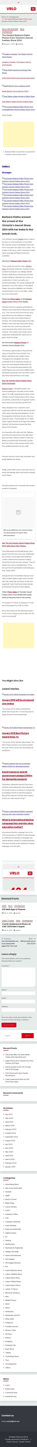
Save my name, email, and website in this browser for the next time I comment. (17, 1018)
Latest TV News (8, 920)
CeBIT (7, 1210)
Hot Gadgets (10, 1259)
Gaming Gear (10, 1244)
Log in (7, 1385)
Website (5, 1006)
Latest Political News (13, 1281)
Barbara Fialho (16, 261)
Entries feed (9, 1389)
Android (8, 1192)
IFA (6, 1267)
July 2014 (8, 1144)
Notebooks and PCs (12, 1315)
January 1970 (10, 1167)
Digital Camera (10, 1233)
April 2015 (9, 1122)
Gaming (8, 1240)
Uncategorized (7, 32)
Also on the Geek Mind (10, 29)
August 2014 (10, 1141)
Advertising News (12, 1184)
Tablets (8, 1353)
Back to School (10, 1199)
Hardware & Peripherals (14, 1248)
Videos (7, 1368)
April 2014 (9, 1155)
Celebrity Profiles (11, 1214)
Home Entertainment (13, 1255)
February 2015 (10, 1129)
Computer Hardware (12, 1222)
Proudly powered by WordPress (17, 1439)
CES (7, 1218)
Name (4, 990)
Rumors (8, 1338)
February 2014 (10, 1163)
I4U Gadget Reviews (13, 1263)
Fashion (21, 239)
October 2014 (10, 1133)
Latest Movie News (12, 1278)
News (22, 29)
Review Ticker (10, 1330)
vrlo (11, 8)
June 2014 (9, 1148)
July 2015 (8, 1114)
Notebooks (9, 1311)
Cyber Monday (10, 1225)
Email (4, 998)
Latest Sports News (12, 1285)
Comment (6, 966)
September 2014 (11, 1137)
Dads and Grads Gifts (13, 1229)
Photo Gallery (15, 299)
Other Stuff (9, 1319)
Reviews (8, 1334)
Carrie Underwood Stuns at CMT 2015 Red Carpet (16, 925)
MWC (7, 1304)
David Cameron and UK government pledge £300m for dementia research (17, 775)
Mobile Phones (10, 1300)
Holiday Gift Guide (11, 1252)
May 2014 (9, 1152)
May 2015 (9, 1118)
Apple (4, 906)
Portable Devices (11, 1326)
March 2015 (9, 1125)
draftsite (20, 44)
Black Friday (9, 1203)
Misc (7, 1297)
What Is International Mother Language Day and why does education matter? (18, 823)
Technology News (12, 1356)
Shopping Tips (10, 1345)
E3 (6, 1237)
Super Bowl (9, 1349)
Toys (7, 1360)
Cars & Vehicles (11, 1207)
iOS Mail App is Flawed (13, 909)
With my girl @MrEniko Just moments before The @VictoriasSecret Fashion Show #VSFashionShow (17, 532)
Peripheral (9, 1323)
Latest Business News (13, 1270)
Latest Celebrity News (13, 1274)
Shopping (8, 1341)
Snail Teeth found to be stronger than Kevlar (18, 78)
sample (17, 913)
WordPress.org (10, 1396)
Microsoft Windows (12, 1293)
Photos (24, 261)
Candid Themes (25, 1442)
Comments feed (11, 1393)
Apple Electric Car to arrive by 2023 (15, 91)
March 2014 (9, 1159)
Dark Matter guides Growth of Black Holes (17, 102)
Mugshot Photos (20, 343)
